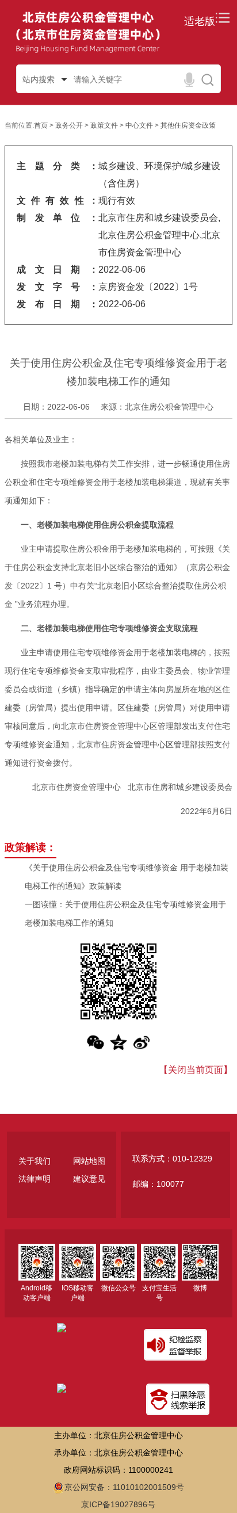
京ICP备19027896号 (118, 1504)
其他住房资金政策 (188, 125)
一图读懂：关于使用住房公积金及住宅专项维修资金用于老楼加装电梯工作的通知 (125, 913)
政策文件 (104, 125)
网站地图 (89, 1161)
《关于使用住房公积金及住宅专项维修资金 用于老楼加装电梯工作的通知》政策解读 (126, 877)
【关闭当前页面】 (195, 1070)
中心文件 (139, 125)
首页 (41, 125)
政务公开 (69, 125)
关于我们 (34, 1161)
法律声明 (34, 1178)
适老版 (199, 21)
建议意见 (89, 1178)
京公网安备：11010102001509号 (124, 1487)
